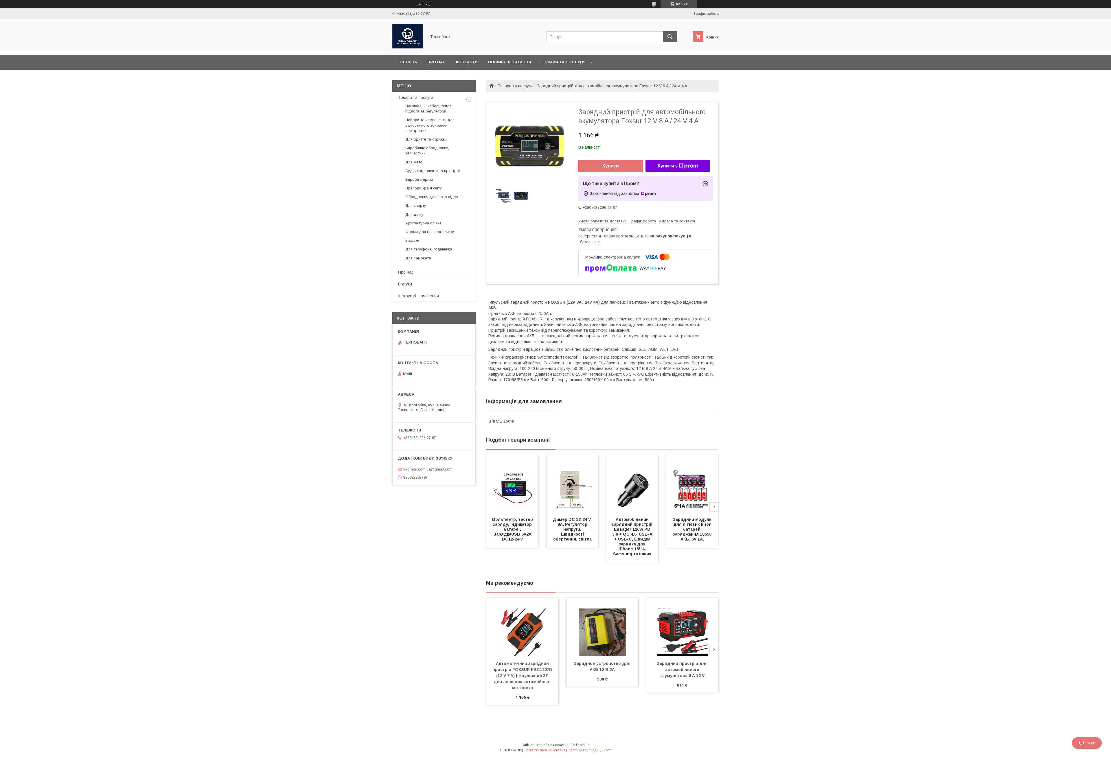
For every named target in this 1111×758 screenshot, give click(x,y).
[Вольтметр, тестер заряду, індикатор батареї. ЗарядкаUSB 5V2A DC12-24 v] (512, 484)
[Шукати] (670, 36)
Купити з (668, 165)
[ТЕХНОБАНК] (407, 47)
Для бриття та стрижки (426, 139)
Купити (610, 165)
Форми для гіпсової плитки (429, 232)
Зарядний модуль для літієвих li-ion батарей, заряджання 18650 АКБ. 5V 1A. (693, 529)
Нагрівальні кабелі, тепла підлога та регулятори (428, 108)
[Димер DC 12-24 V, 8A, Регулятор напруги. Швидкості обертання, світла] (573, 484)
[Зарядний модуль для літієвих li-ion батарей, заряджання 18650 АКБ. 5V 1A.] (692, 484)
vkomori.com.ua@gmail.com (428, 469)
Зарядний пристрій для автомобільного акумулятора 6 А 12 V (683, 669)
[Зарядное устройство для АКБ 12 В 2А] (602, 627)
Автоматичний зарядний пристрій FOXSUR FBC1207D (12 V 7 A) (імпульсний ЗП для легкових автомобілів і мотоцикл (522, 675)
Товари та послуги (563, 62)
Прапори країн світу (423, 188)
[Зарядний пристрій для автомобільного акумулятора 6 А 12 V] (682, 627)
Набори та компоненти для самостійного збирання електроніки (430, 125)
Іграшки (412, 240)
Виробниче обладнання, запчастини (427, 150)
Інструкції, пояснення (418, 296)
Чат (1091, 743)
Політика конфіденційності (590, 750)
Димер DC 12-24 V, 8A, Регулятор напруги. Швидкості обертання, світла (573, 529)
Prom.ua (583, 745)
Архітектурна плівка (423, 223)
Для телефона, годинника (428, 249)
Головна (407, 62)
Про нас (436, 62)
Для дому (414, 214)
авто (655, 302)
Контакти (467, 62)
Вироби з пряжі (419, 179)
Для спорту (415, 205)
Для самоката (418, 258)
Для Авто (413, 162)
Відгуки (405, 284)
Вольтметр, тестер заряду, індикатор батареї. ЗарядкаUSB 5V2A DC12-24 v (513, 529)
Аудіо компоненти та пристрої (432, 171)
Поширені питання (509, 62)
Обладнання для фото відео (431, 197)
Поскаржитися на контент (544, 750)
